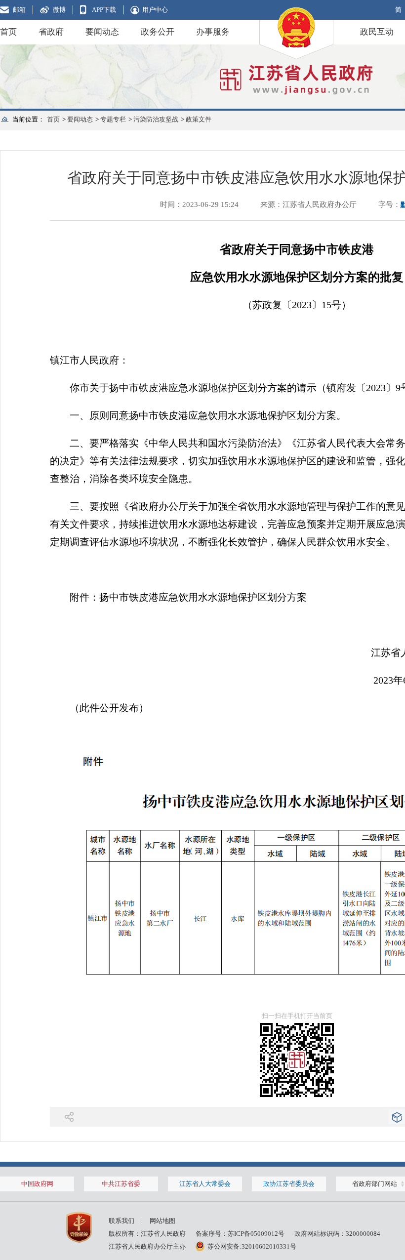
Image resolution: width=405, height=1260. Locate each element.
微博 (59, 9)
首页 (8, 32)
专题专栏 (113, 119)
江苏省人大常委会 (205, 1183)
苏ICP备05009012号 (256, 1233)
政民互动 (377, 32)
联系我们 (121, 1220)
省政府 (51, 32)
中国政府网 (37, 1183)
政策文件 (198, 119)
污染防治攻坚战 (155, 119)
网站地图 (162, 1220)
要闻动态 (102, 32)
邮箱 (19, 9)
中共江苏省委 (121, 1183)
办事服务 (213, 32)
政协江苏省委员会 (289, 1183)
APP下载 (104, 9)
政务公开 (157, 32)
